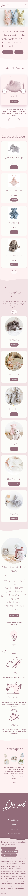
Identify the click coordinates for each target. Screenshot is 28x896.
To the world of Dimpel (14, 615)
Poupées (14, 374)
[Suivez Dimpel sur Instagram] (14, 782)
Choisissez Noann (14, 232)
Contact (14, 824)
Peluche (14, 444)
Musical (14, 513)
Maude (14, 96)
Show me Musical (14, 518)
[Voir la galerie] (5, 756)
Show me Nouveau (14, 344)
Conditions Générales (14, 829)
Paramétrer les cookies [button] (8, 848)
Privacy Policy (14, 827)
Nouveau (14, 339)
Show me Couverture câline (14, 483)
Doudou (14, 409)
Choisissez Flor (14, 264)
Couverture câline (14, 479)
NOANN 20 (14, 223)
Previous (4, 91)
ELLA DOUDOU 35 (14, 191)
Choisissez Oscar (14, 167)
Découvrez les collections (7, 52)
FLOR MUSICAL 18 (14, 256)
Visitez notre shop (19, 52)
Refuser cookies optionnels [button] (10, 851)
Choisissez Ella (14, 199)
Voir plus (14, 272)
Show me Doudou (14, 414)
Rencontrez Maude (14, 101)
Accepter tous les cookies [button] (9, 855)
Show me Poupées (14, 379)
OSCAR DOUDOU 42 (14, 158)
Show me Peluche (14, 448)
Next (23, 91)
